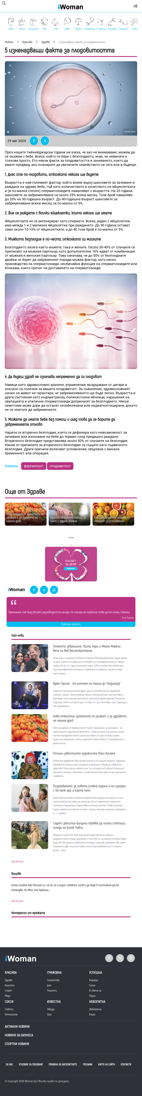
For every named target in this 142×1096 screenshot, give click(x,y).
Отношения (11, 1014)
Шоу (49, 1014)
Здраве (8, 980)
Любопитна (97, 1001)
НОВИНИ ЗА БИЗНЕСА (19, 1035)
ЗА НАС (9, 1064)
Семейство (53, 980)
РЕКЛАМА (87, 1064)
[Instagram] (54, 590)
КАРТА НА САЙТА (106, 1064)
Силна (92, 985)
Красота (9, 985)
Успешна (95, 972)
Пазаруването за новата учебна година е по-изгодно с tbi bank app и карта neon (89, 788)
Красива (11, 972)
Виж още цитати (71, 624)
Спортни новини (17, 1044)
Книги (92, 1014)
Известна (54, 1001)
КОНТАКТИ (126, 1064)
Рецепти (52, 990)
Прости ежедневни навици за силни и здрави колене (68, 519)
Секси (9, 1001)
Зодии (92, 996)
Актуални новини (17, 1026)
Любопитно (95, 1009)
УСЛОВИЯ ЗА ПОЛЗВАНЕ (31, 1064)
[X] (44, 590)
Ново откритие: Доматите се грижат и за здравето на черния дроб (25, 517)
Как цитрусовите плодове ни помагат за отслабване (112, 519)
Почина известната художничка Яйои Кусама (84, 753)
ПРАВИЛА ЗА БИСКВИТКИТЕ (63, 1064)
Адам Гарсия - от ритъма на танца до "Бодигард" (87, 683)
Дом (49, 985)
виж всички (17, 861)
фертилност (33, 466)
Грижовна (54, 972)
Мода (7, 996)
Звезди (51, 1009)
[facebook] (34, 590)
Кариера (93, 980)
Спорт (8, 990)
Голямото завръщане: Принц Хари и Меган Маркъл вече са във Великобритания (87, 648)
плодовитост (60, 466)
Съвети (9, 1009)
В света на (95, 990)
